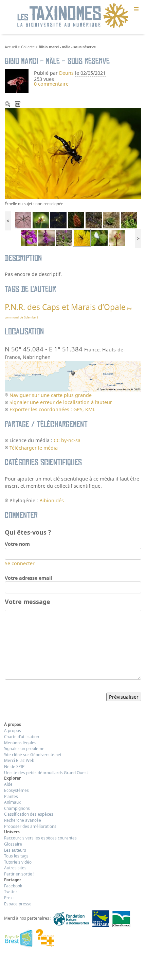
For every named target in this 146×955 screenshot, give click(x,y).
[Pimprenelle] (117, 237)
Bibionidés (51, 500)
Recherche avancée (22, 820)
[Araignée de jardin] (23, 219)
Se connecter (20, 563)
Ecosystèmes (16, 790)
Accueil (11, 47)
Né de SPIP (14, 766)
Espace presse (18, 903)
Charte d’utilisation (21, 736)
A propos (12, 730)
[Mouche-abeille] (41, 219)
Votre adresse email (28, 578)
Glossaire (13, 844)
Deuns (66, 73)
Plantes (11, 796)
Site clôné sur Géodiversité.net (32, 754)
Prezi (9, 897)
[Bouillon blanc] (111, 219)
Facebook (13, 885)
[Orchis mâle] (29, 237)
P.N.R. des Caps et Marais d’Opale (65, 307)
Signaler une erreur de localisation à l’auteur (61, 402)
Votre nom (17, 544)
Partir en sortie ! (19, 873)
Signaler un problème (24, 748)
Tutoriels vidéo (18, 862)
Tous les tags (16, 855)
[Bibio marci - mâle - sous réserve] (82, 237)
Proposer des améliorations (30, 826)
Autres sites (15, 867)
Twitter (10, 891)
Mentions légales (20, 742)
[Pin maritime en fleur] (76, 219)
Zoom (8, 104)
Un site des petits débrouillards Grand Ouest (46, 772)
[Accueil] (73, 16)
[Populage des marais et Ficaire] (129, 219)
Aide (8, 784)
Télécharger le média (18, 104)
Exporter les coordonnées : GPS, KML (52, 409)
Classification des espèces (28, 814)
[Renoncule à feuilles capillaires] (58, 219)
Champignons (17, 808)
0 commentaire (51, 84)
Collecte (28, 47)
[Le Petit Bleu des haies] (99, 237)
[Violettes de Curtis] (94, 219)
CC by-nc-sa (67, 440)
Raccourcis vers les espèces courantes (40, 837)
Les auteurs (15, 850)
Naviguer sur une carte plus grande (51, 395)
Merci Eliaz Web (19, 760)
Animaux (12, 802)
